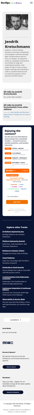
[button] (17, 320)
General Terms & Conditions (20, 410)
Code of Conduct (20, 412)
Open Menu (31, 3)
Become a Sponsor (11, 367)
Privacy (5, 410)
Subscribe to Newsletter (13, 392)
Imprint (10, 412)
